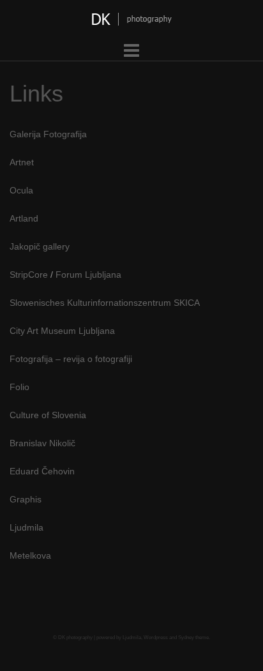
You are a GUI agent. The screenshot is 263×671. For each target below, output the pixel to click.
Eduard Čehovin (42, 471)
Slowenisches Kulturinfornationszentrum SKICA (105, 303)
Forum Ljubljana (88, 274)
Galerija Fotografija (48, 134)
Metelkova (30, 555)
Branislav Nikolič (42, 443)
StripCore (29, 274)
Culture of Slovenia (48, 415)
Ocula (21, 190)
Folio (19, 387)
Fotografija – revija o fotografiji (71, 359)
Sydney (186, 637)
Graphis (25, 499)
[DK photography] (131, 22)
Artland (24, 218)
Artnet (22, 162)
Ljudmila (26, 527)
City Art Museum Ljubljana (62, 331)
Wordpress (156, 637)
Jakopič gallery (40, 246)
